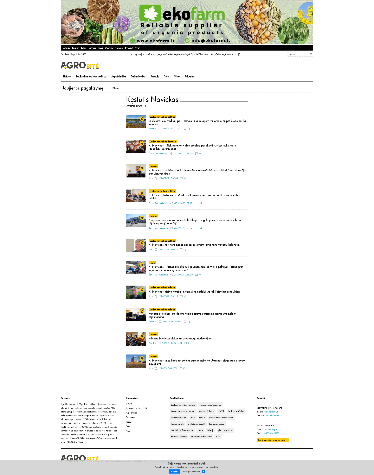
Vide (177, 76)
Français (119, 47)
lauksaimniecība (216, 423)
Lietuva (67, 76)
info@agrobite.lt (271, 411)
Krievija (210, 430)
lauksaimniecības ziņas (201, 436)
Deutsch (109, 47)
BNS (151, 178)
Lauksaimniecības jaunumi (183, 404)
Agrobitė (152, 128)
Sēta (166, 76)
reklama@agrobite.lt (272, 429)
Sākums (115, 88)
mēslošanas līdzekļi (196, 423)
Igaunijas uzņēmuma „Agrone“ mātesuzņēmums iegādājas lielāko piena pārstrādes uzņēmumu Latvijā (187, 54)
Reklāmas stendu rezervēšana (272, 440)
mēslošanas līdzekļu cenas (221, 417)
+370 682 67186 (271, 415)
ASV (218, 436)
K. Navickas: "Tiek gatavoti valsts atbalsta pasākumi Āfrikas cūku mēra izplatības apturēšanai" (192, 146)
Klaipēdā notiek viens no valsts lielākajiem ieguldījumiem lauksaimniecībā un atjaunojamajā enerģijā (195, 221)
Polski (83, 47)
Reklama (190, 76)
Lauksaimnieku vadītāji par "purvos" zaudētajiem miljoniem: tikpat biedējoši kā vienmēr (197, 122)
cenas (200, 430)
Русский (129, 47)
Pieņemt (174, 471)
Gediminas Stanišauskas (182, 430)
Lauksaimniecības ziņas (210, 404)
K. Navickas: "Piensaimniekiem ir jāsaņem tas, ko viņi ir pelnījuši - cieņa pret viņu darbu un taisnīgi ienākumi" (196, 268)
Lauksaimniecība (178, 417)
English (75, 47)
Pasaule (154, 76)
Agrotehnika (118, 76)
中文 (137, 47)
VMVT (221, 411)
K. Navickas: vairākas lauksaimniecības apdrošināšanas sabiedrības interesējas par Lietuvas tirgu (198, 171)
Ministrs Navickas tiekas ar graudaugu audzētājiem (180, 338)
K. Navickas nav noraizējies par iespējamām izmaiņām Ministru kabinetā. (194, 244)
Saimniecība (138, 76)
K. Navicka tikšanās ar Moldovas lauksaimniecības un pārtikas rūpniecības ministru (194, 196)
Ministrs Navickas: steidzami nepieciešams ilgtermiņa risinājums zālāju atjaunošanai (192, 315)
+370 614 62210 (271, 433)
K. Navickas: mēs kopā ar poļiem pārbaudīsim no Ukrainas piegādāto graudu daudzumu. (197, 361)
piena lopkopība (225, 430)
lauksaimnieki (177, 423)
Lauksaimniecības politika (91, 76)
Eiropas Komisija (179, 436)
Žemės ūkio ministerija (158, 153)
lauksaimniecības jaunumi (183, 411)
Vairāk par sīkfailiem (191, 471)
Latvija (202, 417)
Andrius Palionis (206, 411)
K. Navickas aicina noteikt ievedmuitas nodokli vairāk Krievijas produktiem (194, 291)
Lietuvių (66, 47)
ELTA (151, 249)
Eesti (100, 47)
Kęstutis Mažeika (236, 411)
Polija (193, 417)
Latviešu (92, 47)
